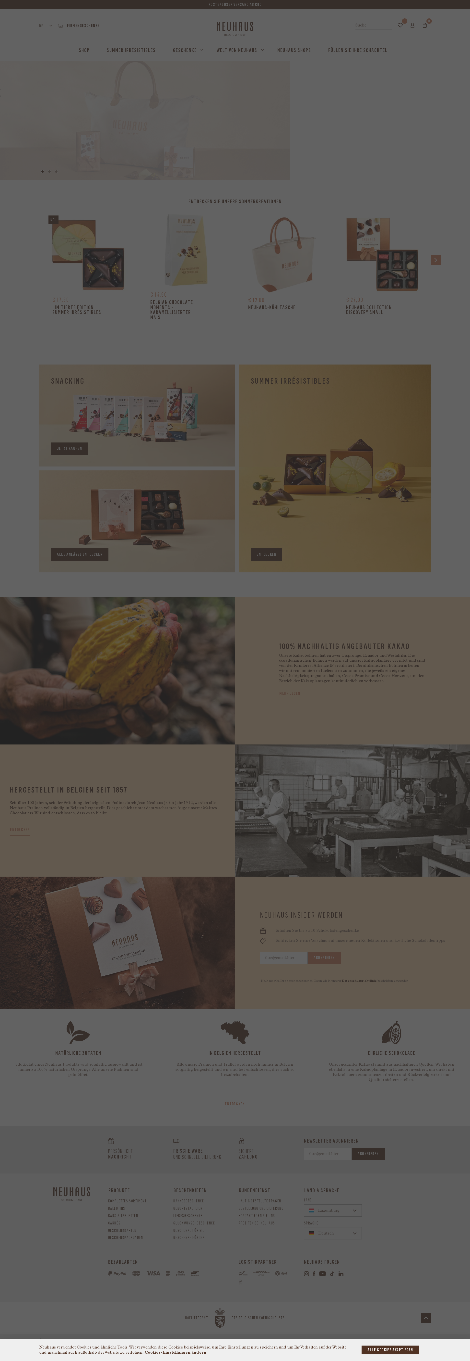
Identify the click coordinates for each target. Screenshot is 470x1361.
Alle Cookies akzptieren (390, 1350)
